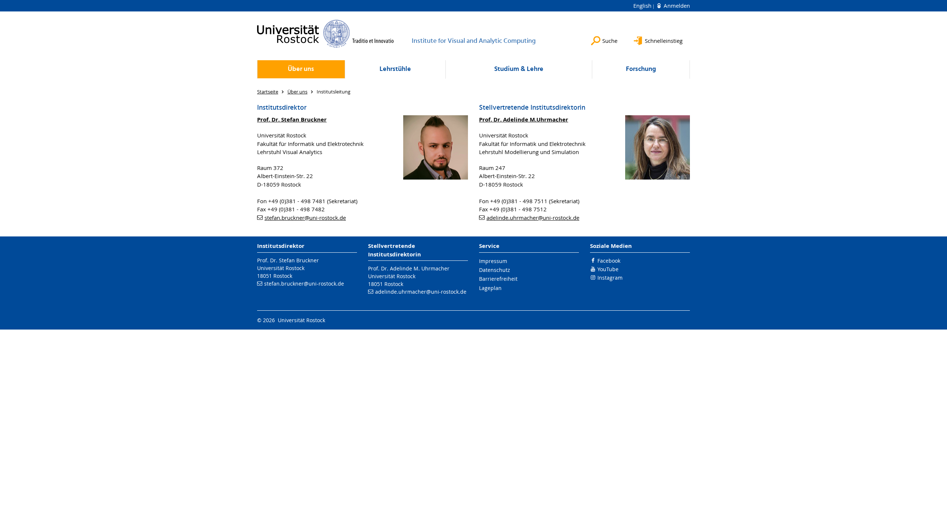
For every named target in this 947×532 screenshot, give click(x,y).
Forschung (641, 69)
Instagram (610, 277)
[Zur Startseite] (325, 33)
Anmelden (676, 5)
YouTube (608, 269)
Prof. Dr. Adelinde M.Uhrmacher (523, 119)
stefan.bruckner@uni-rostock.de (305, 217)
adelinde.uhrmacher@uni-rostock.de (532, 217)
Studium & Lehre (518, 69)
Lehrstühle (395, 69)
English (643, 5)
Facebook (608, 260)
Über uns (301, 69)
